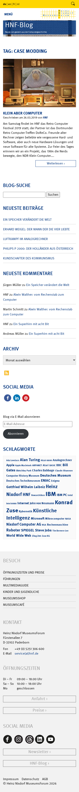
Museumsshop (14, 598)
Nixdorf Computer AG (23, 524)
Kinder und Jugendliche (21, 592)
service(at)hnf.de (26, 653)
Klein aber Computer (22, 113)
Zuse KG (46, 535)
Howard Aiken (38, 495)
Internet (23, 503)
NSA (44, 524)
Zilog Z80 (36, 535)
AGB (45, 779)
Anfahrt (38, 699)
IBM (51, 494)
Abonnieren (16, 433)
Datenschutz (30, 779)
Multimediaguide (16, 585)
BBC (59, 465)
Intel (70, 495)
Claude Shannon (64, 470)
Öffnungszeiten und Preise (23, 572)
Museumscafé (13, 605)
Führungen (11, 579)
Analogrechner (62, 460)
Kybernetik (25, 511)
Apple (10, 465)
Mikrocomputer (54, 518)
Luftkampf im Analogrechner (25, 239)
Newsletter (38, 752)
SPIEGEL (27, 530)
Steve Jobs (43, 530)
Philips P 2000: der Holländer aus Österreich (38, 248)
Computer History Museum (22, 475)
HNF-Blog (38, 763)
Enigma (55, 480)
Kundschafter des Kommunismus (28, 258)
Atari (46, 465)
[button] (7, 397)
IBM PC (62, 495)
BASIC (52, 465)
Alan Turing (30, 459)
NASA (68, 518)
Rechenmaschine (57, 524)
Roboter (13, 530)
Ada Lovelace (12, 460)
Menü (8, 14)
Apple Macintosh (23, 465)
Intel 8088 (11, 503)
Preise (38, 710)
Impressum (11, 779)
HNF (45, 117)
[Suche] (73, 4)
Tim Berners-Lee (60, 530)
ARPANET (37, 465)
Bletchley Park (23, 470)
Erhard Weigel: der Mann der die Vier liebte (36, 229)
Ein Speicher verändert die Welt (27, 219)
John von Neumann (42, 503)
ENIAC (45, 480)
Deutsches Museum (55, 475)
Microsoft (37, 518)
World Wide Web (18, 535)
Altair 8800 (46, 460)
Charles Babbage (43, 470)
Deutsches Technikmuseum (23, 480)
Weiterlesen (55, 163)
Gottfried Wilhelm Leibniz (25, 487)
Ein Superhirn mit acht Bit (31, 324)
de (4, 4)
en (9, 4)
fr (14, 4)
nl (18, 4)
